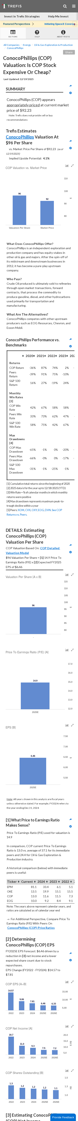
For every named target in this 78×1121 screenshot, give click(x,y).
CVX (28, 510)
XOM (21, 510)
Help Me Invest (58, 16)
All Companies (12, 44)
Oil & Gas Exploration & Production (53, 44)
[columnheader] (16, 356)
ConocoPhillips (15, 48)
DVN (48, 510)
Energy (27, 44)
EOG (41, 510)
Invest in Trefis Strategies (22, 16)
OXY (34, 510)
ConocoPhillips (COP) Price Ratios (31, 927)
